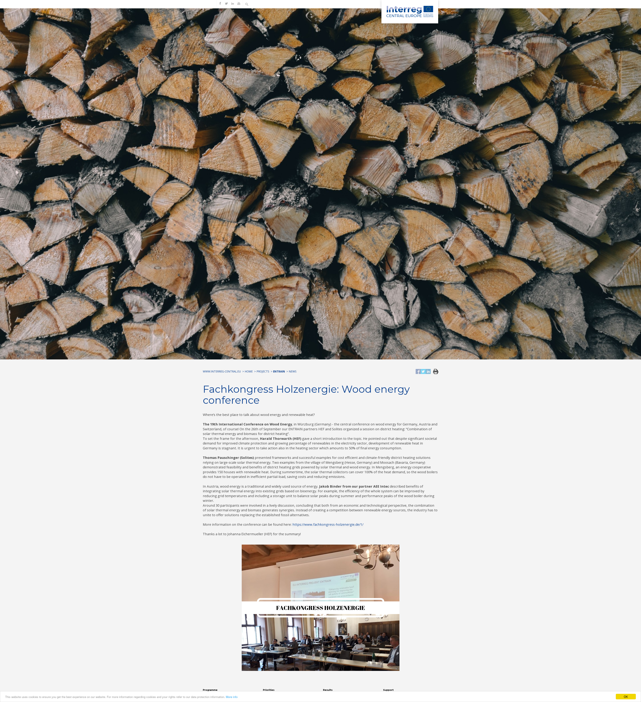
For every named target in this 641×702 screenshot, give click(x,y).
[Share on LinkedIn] (428, 371)
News (292, 371)
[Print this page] (434, 371)
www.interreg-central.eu (222, 371)
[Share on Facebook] (418, 371)
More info (232, 697)
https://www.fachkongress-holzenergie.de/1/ (327, 524)
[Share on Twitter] (423, 371)
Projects (263, 371)
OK (626, 696)
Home (249, 371)
